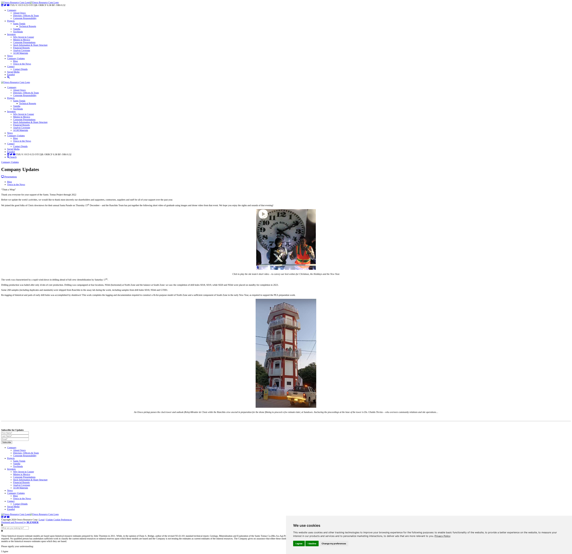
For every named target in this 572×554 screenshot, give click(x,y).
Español (11, 74)
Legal (41, 519)
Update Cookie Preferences (59, 519)
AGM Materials (20, 53)
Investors (11, 34)
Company (11, 10)
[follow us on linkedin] (2, 5)
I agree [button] (299, 543)
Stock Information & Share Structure (30, 45)
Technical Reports (27, 26)
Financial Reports (21, 47)
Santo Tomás (19, 23)
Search (13, 157)
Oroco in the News (22, 64)
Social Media (13, 72)
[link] (442, 535)
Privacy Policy (442, 535)
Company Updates (16, 58)
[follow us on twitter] (5, 5)
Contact (10, 66)
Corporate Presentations (24, 42)
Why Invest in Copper (23, 37)
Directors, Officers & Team (26, 15)
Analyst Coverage (21, 50)
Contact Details (20, 69)
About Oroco (19, 13)
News (10, 56)
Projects (11, 21)
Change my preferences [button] (334, 543)
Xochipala (18, 31)
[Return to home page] (15, 2)
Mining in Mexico (21, 39)
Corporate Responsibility (24, 18)
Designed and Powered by (20, 522)
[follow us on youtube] (8, 5)
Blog (15, 61)
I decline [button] (312, 543)
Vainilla (16, 29)
